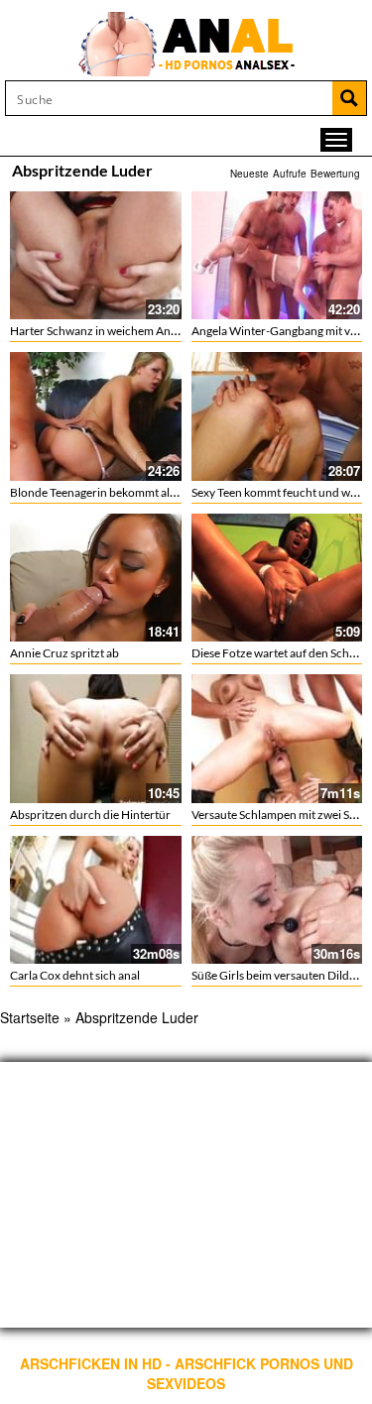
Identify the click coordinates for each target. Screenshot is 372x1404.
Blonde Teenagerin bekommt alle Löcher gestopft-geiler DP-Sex (172, 492)
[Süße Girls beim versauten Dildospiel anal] (277, 900)
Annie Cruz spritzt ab (64, 652)
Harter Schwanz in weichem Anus (96, 330)
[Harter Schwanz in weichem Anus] (96, 255)
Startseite (30, 1017)
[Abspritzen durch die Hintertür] (96, 738)
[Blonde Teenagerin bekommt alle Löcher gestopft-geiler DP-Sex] (96, 416)
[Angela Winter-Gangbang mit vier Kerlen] (277, 255)
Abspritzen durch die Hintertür (90, 814)
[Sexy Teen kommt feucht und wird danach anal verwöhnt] (277, 416)
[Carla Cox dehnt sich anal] (96, 900)
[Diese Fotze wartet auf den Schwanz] (277, 578)
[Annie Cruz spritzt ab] (96, 578)
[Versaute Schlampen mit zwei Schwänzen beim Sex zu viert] (277, 738)
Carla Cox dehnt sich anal (75, 975)
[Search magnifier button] (349, 98)
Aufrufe (290, 173)
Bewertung (335, 173)
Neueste (249, 173)
